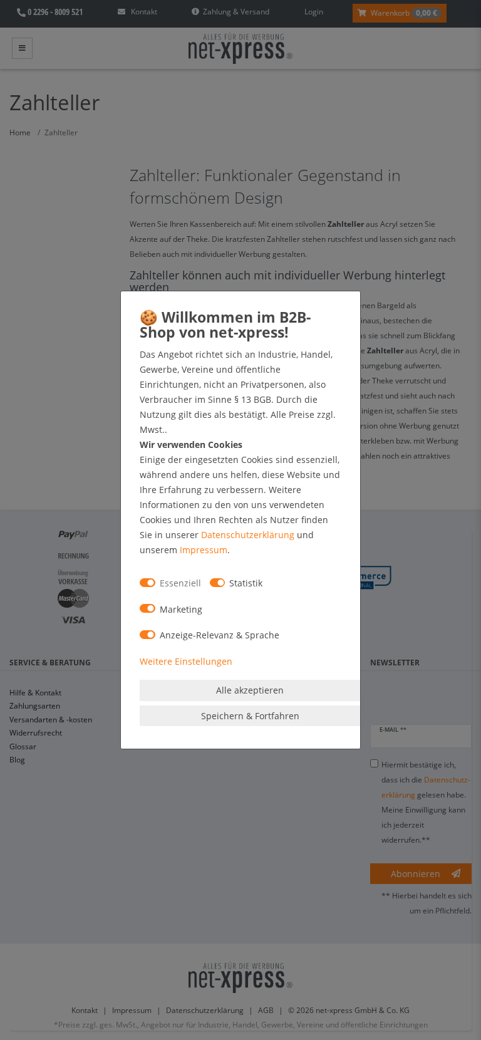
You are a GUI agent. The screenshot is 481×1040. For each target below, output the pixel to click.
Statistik (245, 583)
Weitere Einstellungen (186, 661)
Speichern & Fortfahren (250, 716)
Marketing (181, 609)
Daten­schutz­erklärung (247, 535)
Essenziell (180, 583)
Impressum (203, 550)
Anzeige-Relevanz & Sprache (219, 635)
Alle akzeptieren (250, 690)
